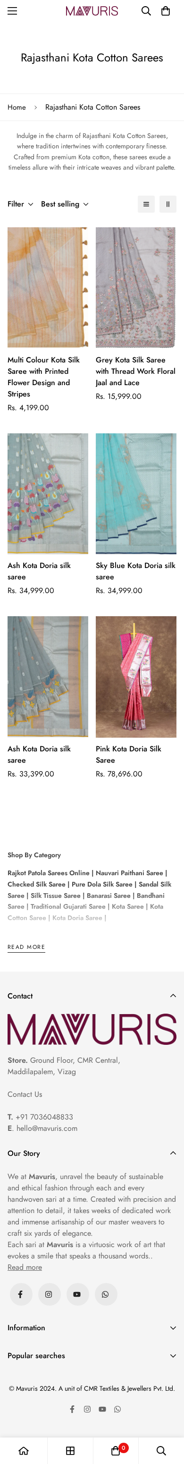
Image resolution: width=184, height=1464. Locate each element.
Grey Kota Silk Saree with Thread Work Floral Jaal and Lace (136, 371)
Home (17, 107)
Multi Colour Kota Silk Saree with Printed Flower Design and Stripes (44, 376)
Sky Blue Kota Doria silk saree (136, 571)
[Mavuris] (92, 10)
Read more (26, 947)
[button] (165, 11)
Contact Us (25, 1094)
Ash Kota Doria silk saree (39, 571)
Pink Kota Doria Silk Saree (128, 754)
